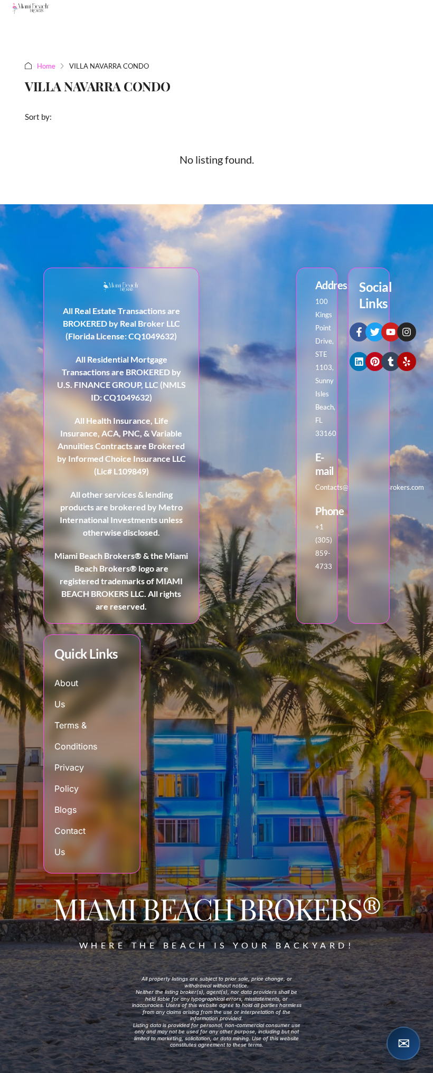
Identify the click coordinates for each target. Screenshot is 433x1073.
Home (46, 66)
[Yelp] (406, 361)
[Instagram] (406, 331)
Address (333, 285)
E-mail (324, 464)
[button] (403, 1043)
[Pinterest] (374, 361)
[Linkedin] (359, 361)
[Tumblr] (390, 361)
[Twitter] (374, 331)
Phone (329, 511)
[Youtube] (390, 331)
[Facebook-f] (359, 331)
